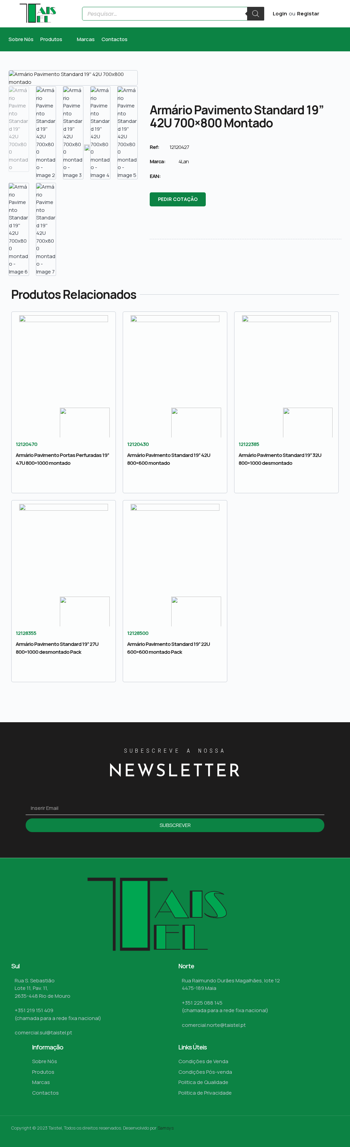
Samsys (166, 1128)
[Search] (255, 14)
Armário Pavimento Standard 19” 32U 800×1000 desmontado (280, 459)
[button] (55, 39)
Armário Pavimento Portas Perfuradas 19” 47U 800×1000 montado (62, 459)
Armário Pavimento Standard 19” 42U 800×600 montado (168, 459)
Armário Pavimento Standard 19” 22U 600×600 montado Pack (168, 647)
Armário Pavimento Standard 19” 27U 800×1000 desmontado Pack (57, 647)
